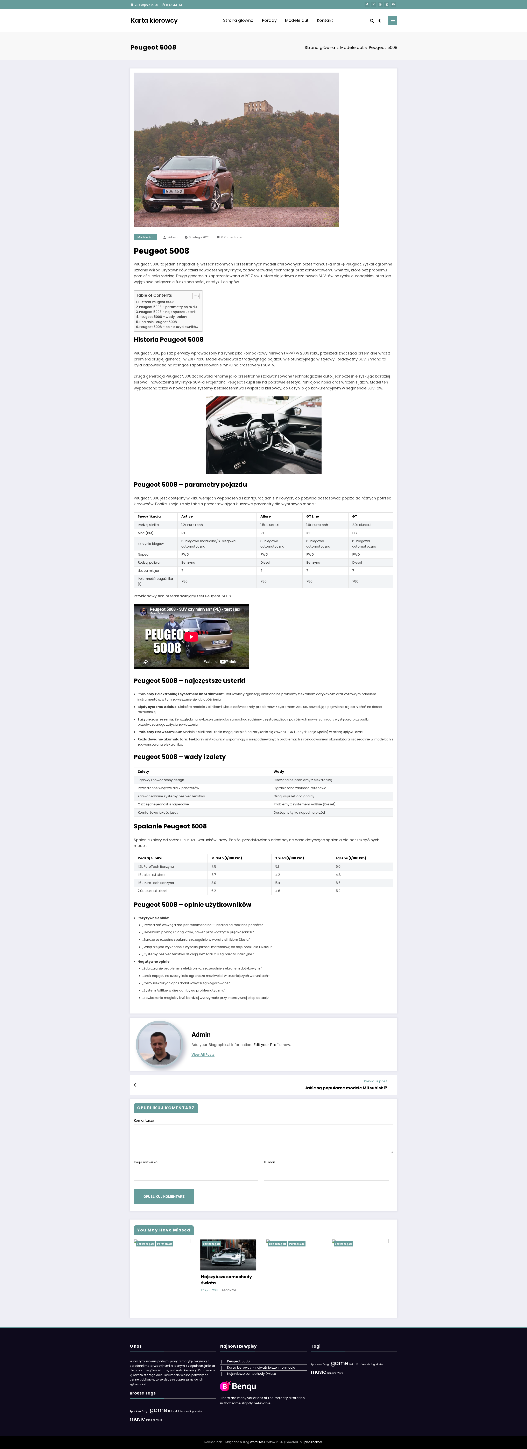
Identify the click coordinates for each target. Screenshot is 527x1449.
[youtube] (393, 4)
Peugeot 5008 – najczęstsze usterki (167, 312)
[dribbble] (380, 4)
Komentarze (144, 1120)
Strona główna (238, 20)
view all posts (203, 1054)
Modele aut (297, 20)
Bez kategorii (145, 1244)
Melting (189, 1411)
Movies (198, 1411)
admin (172, 237)
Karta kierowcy (154, 20)
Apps (132, 1411)
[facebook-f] (367, 4)
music (137, 1418)
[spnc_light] (380, 20)
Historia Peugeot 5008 (156, 302)
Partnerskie (164, 1244)
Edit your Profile (267, 1044)
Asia (138, 1411)
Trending (150, 1419)
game (158, 1410)
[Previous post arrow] (135, 1085)
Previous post (375, 1081)
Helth (171, 1411)
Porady (269, 20)
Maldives (180, 1411)
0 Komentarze (231, 237)
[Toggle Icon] (392, 20)
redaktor (229, 1290)
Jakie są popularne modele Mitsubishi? (345, 1088)
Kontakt (325, 20)
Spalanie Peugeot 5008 (158, 322)
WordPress (257, 1442)
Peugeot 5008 (238, 1361)
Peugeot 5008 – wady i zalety (163, 317)
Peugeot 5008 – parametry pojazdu (168, 307)
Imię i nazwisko (145, 1162)
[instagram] (386, 4)
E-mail (269, 1162)
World (159, 1419)
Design (145, 1411)
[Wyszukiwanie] (371, 20)
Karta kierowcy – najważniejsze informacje (261, 1367)
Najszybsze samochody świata (226, 1280)
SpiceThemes (313, 1442)
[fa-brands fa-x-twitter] (373, 4)
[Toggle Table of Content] (193, 296)
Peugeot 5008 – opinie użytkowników (168, 327)
